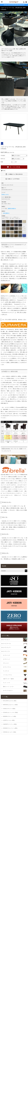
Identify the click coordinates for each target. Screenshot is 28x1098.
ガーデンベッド (6, 659)
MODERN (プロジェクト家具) (9, 716)
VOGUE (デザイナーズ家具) (9, 708)
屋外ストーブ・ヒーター (8, 686)
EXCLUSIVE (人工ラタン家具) (9, 700)
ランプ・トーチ (6, 682)
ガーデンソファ (6, 651)
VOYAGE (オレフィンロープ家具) (10, 712)
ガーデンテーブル (7, 643)
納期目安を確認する (12, 208)
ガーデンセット (6, 639)
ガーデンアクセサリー (8, 690)
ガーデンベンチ (6, 655)
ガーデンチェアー (7, 647)
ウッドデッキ (6, 671)
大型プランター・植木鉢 (8, 678)
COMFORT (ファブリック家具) (10, 724)
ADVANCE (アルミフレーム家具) (10, 728)
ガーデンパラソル (7, 667)
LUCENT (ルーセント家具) (9, 720)
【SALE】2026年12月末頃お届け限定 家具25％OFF (14, 4)
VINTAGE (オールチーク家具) (9, 732)
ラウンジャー (6, 663)
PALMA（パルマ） (5, 194)
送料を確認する (6, 213)
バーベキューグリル (7, 674)
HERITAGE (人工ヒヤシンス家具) (10, 704)
